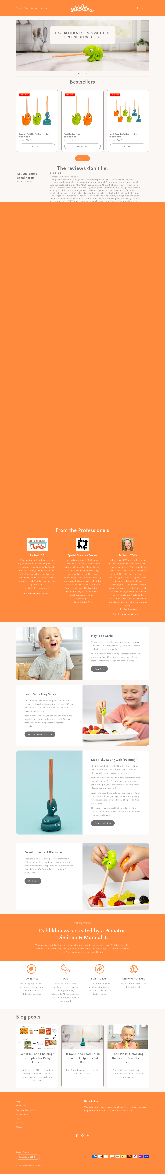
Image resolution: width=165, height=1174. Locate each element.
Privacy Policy (22, 1114)
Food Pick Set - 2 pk (72, 134)
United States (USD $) (27, 1157)
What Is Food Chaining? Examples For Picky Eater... (37, 1058)
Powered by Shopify (36, 1165)
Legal (18, 1118)
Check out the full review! (35, 593)
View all (82, 158)
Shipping (20, 1127)
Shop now (33, 881)
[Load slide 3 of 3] (86, 74)
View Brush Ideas (103, 823)
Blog (18, 1101)
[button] (137, 8)
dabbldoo (25, 1165)
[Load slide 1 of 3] (79, 74)
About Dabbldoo (22, 1106)
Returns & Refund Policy (26, 1110)
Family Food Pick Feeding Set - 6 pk (123, 134)
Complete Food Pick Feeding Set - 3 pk (34, 134)
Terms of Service (23, 1123)
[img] (95, 173)
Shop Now (99, 669)
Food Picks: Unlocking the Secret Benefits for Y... (128, 1058)
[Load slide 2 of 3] (82, 74)
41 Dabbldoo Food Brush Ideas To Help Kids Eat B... (82, 1058)
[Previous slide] (73, 73)
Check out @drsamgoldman (126, 614)
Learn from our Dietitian (40, 734)
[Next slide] (92, 73)
